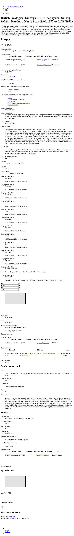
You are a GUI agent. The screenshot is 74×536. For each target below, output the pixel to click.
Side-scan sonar (13, 105)
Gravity (10, 98)
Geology (11, 83)
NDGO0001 (12, 76)
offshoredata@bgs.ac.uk (44, 65)
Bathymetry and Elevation (16, 99)
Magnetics (11, 101)
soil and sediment (13, 89)
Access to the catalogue (8, 516)
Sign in (7, 13)
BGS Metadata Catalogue (15, 6)
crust (9, 91)
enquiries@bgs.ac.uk (43, 60)
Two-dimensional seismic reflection (19, 103)
